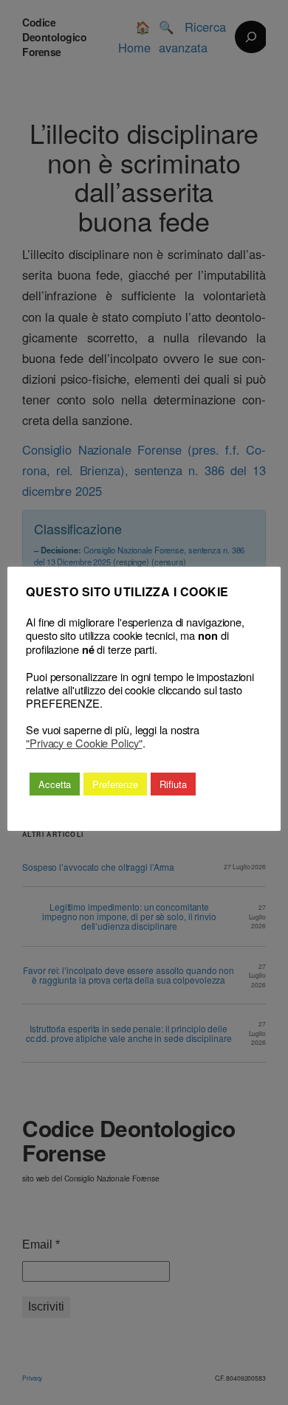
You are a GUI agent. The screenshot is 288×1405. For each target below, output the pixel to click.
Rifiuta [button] (173, 784)
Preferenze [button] (115, 784)
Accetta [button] (54, 784)
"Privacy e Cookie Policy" (84, 743)
